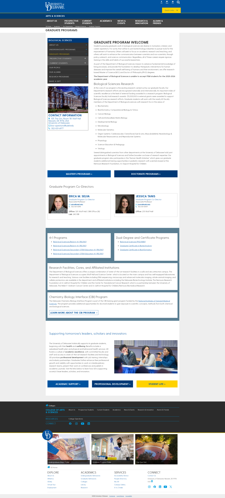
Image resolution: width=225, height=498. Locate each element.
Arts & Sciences (55, 16)
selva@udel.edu (77, 204)
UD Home (48, 26)
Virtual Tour (51, 485)
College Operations (76, 419)
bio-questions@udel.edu (62, 125)
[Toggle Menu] (86, 44)
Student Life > (157, 384)
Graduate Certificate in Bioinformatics (136, 249)
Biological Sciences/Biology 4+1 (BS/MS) (69, 245)
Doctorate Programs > (146, 173)
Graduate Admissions (88, 479)
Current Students (87, 22)
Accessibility (129, 496)
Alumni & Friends (158, 22)
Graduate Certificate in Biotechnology (136, 245)
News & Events (122, 22)
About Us (52, 21)
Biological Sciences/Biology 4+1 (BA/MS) (69, 242)
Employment (51, 488)
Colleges (84, 482)
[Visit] (161, 2)
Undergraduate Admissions (90, 476)
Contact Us (152, 476)
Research (84, 488)
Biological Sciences (80, 26)
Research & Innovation (141, 22)
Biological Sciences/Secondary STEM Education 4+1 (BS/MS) (78, 253)
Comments (112, 496)
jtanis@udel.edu (144, 204)
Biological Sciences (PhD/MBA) (133, 242)
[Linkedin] (160, 487)
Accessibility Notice (121, 476)
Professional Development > (113, 384)
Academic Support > (68, 384)
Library (83, 485)
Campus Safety (119, 485)
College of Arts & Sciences (55, 411)
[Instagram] (149, 487)
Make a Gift (55, 81)
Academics (106, 21)
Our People (54, 67)
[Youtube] (165, 487)
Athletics (50, 479)
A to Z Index (118, 488)
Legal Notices (120, 496)
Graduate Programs (94, 26)
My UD (116, 482)
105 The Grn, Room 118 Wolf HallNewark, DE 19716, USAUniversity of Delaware (65, 120)
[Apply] (167, 2)
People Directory (120, 479)
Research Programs (59, 77)
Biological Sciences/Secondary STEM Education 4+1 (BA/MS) (78, 249)
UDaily (49, 482)
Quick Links (169, 10)
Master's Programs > (79, 173)
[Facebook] (154, 487)
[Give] (172, 2)
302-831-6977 (57, 128)
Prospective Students (71, 22)
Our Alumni (55, 72)
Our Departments (68, 26)
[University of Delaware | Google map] (152, 482)
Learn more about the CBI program (72, 312)
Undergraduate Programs (62, 49)
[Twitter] (170, 487)
